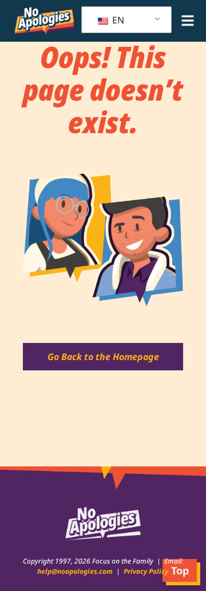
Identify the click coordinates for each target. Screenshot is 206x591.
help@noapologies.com (76, 571)
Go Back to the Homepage (103, 356)
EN (117, 20)
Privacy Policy (145, 571)
